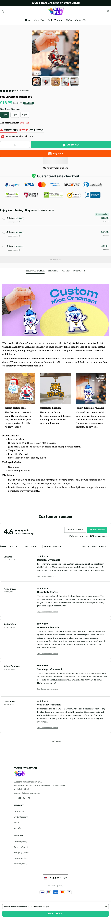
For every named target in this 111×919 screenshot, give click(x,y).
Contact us (19, 811)
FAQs (16, 822)
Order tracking (21, 817)
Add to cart (55, 913)
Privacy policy (20, 841)
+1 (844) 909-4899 (23, 789)
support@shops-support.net (27, 793)
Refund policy (20, 863)
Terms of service (22, 847)
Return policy (20, 858)
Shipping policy (21, 852)
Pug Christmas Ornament (47, 576)
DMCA (17, 828)
